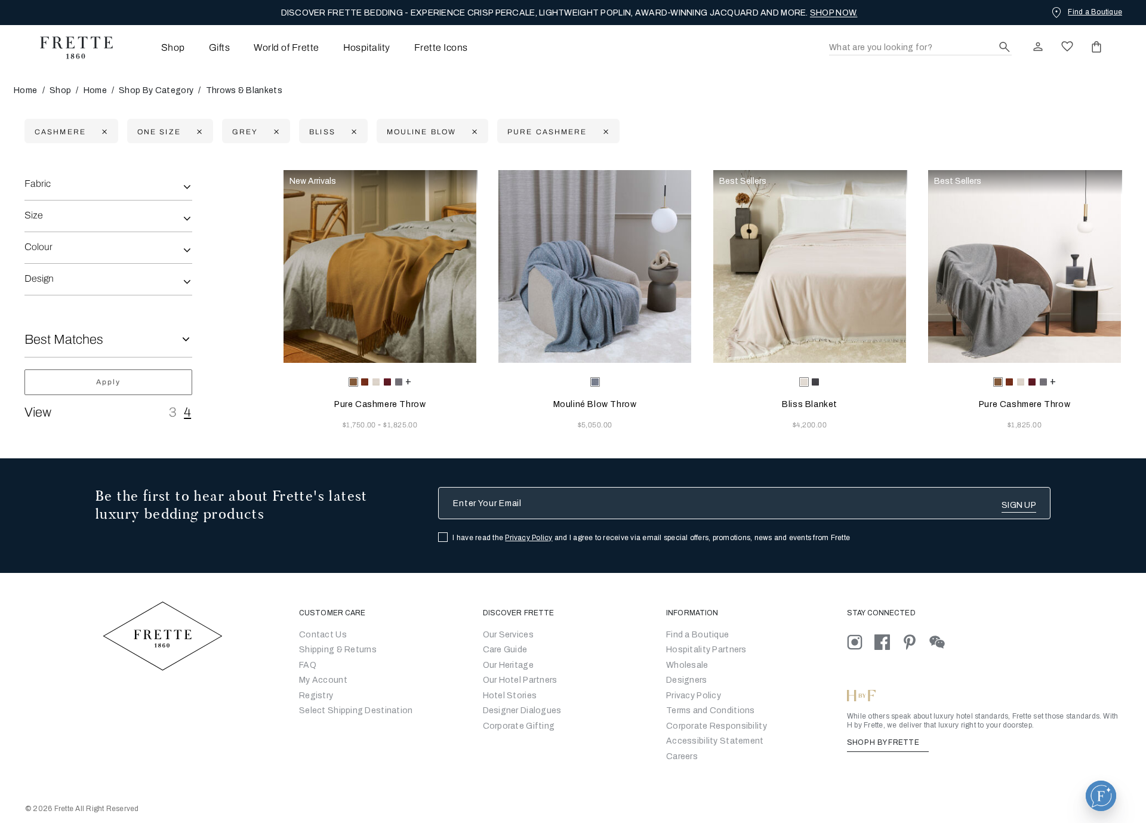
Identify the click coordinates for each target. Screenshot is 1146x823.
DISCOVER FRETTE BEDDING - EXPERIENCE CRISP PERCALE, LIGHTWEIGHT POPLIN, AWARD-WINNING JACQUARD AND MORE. (569, 12)
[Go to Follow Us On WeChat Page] (942, 641)
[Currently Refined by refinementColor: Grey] (275, 131)
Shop (60, 90)
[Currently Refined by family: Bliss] (352, 131)
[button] (1101, 796)
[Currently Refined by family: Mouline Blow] (473, 131)
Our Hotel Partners (520, 680)
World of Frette (286, 47)
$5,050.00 (595, 425)
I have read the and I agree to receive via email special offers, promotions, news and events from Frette (651, 538)
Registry (316, 695)
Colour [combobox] (38, 247)
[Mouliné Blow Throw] (594, 266)
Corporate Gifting (519, 726)
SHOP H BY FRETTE (884, 742)
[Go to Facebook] (888, 641)
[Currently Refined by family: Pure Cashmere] (604, 131)
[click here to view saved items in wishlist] (1067, 46)
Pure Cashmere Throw (380, 404)
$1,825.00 (400, 425)
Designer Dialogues (522, 710)
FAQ (307, 665)
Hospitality (366, 47)
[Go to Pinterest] (915, 641)
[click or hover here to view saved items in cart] (1096, 46)
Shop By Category (156, 90)
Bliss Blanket (809, 404)
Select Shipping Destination (356, 710)
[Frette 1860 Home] (70, 48)
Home (25, 90)
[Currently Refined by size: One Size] (198, 131)
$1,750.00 (360, 425)
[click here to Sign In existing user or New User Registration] (1038, 46)
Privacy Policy (528, 538)
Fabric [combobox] (37, 183)
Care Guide (505, 649)
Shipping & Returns (338, 649)
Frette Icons (441, 47)
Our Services (508, 634)
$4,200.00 (810, 425)
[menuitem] (156, 47)
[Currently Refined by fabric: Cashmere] (103, 131)
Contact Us (323, 634)
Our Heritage (508, 665)
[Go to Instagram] (860, 641)
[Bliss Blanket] (809, 266)
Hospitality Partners (706, 649)
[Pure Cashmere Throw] (380, 266)
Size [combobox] (33, 215)
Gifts (219, 47)
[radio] (364, 382)
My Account (323, 680)
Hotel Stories (510, 695)
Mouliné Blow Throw (595, 404)
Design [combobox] (39, 278)
